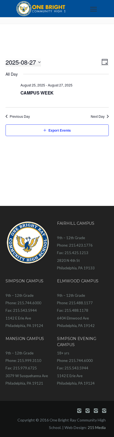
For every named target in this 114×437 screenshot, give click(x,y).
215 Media (97, 427)
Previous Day (20, 116)
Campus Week (37, 93)
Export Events (59, 130)
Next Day (98, 116)
